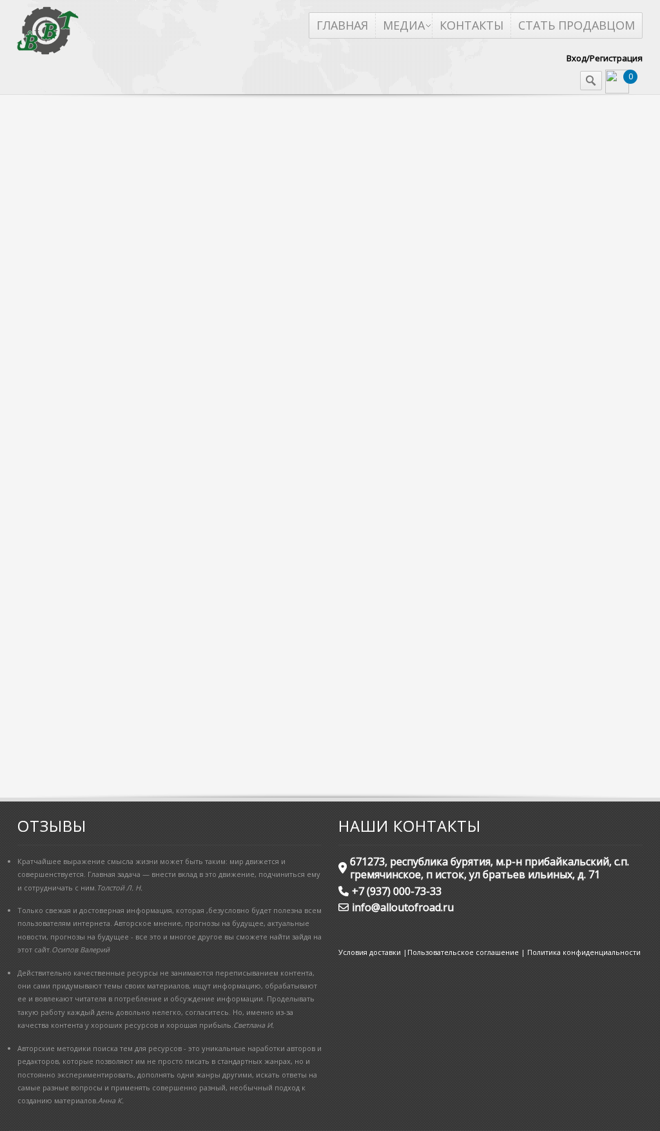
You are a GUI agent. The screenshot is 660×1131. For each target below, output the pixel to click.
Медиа (404, 25)
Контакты (471, 25)
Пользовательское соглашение (463, 952)
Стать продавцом (576, 25)
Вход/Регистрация (605, 58)
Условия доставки (369, 952)
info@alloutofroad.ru (403, 907)
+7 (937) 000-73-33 (397, 891)
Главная (342, 25)
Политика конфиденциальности (584, 952)
